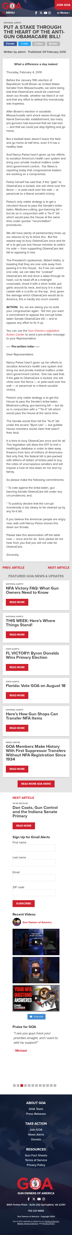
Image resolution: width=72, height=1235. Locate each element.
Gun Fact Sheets (36, 1155)
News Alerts (36, 1134)
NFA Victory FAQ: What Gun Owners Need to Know (32, 590)
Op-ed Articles (20, 803)
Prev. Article (13, 568)
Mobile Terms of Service (27, 1223)
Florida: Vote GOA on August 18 (35, 686)
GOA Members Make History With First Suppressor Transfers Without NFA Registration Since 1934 (36, 752)
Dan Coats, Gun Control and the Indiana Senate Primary (35, 812)
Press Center (13, 742)
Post (25, 44)
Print (54, 44)
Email (40, 44)
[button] (14, 1085)
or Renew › (63, 12)
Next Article (58, 568)
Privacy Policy (36, 1165)
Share (10, 44)
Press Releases (36, 1114)
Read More (17, 602)
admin (22, 52)
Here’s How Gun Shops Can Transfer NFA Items (32, 716)
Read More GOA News (36, 784)
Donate (36, 1139)
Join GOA (63, 5)
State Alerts (12, 649)
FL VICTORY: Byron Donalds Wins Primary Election (32, 655)
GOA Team (36, 1109)
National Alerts (12, 23)
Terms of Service (36, 1160)
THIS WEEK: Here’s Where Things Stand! (30, 623)
